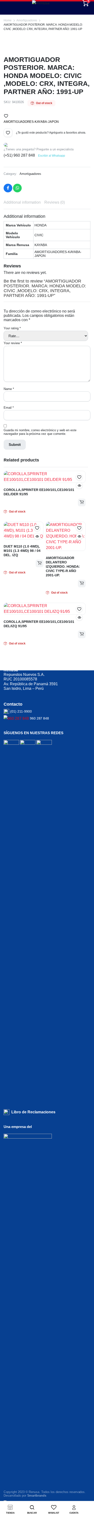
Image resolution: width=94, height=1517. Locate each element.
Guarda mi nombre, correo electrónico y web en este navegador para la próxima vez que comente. (40, 432)
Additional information (22, 202)
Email (9, 407)
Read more (82, 502)
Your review (13, 343)
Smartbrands (37, 1495)
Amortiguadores (26, 20)
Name (9, 389)
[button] (6, 115)
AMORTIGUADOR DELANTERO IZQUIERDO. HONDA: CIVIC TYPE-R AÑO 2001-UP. (63, 566)
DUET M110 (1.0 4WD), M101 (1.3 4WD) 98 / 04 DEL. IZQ (22, 550)
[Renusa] (46, 3)
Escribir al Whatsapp (51, 155)
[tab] (22, 202)
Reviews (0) (54, 202)
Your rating (12, 328)
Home (8, 20)
